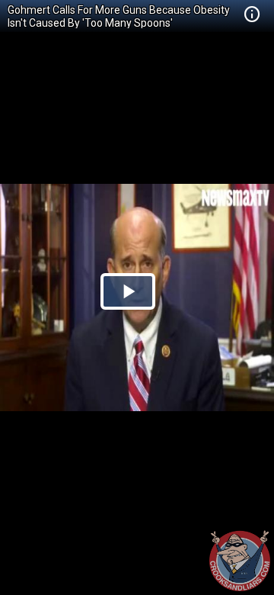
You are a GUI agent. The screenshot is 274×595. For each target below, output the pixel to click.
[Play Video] (127, 291)
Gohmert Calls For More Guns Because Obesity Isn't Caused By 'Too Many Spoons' (119, 16)
